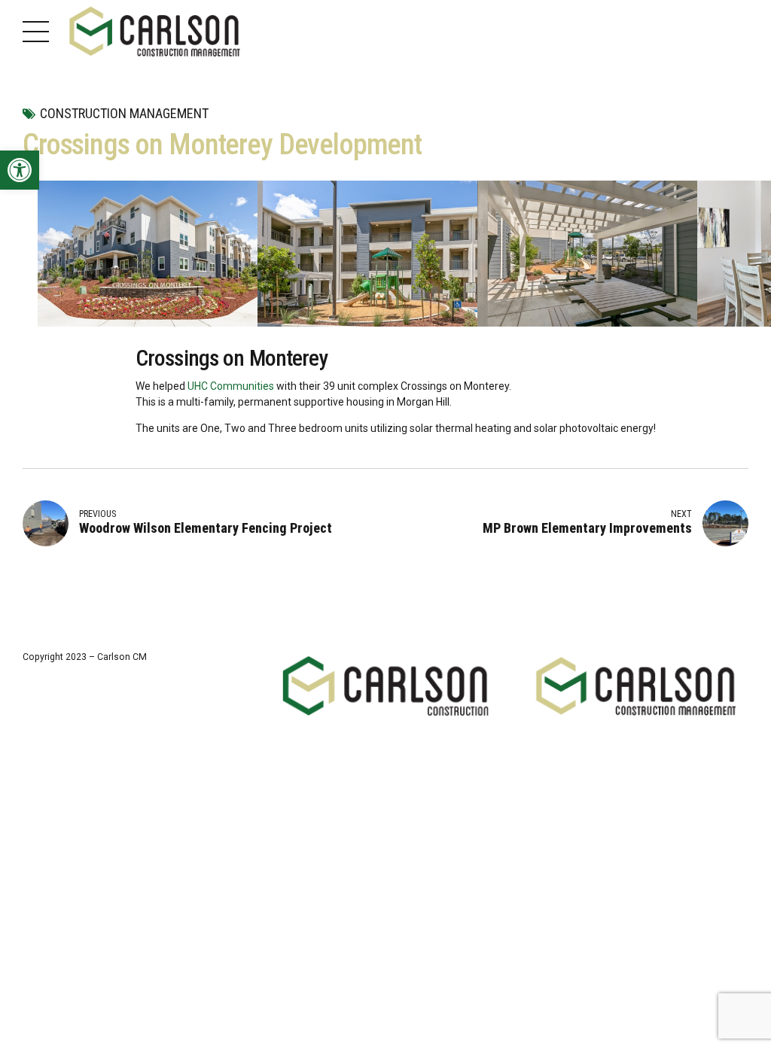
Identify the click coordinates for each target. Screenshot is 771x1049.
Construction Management (124, 113)
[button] (19, 170)
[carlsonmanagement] (637, 686)
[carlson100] (386, 686)
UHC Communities (230, 386)
